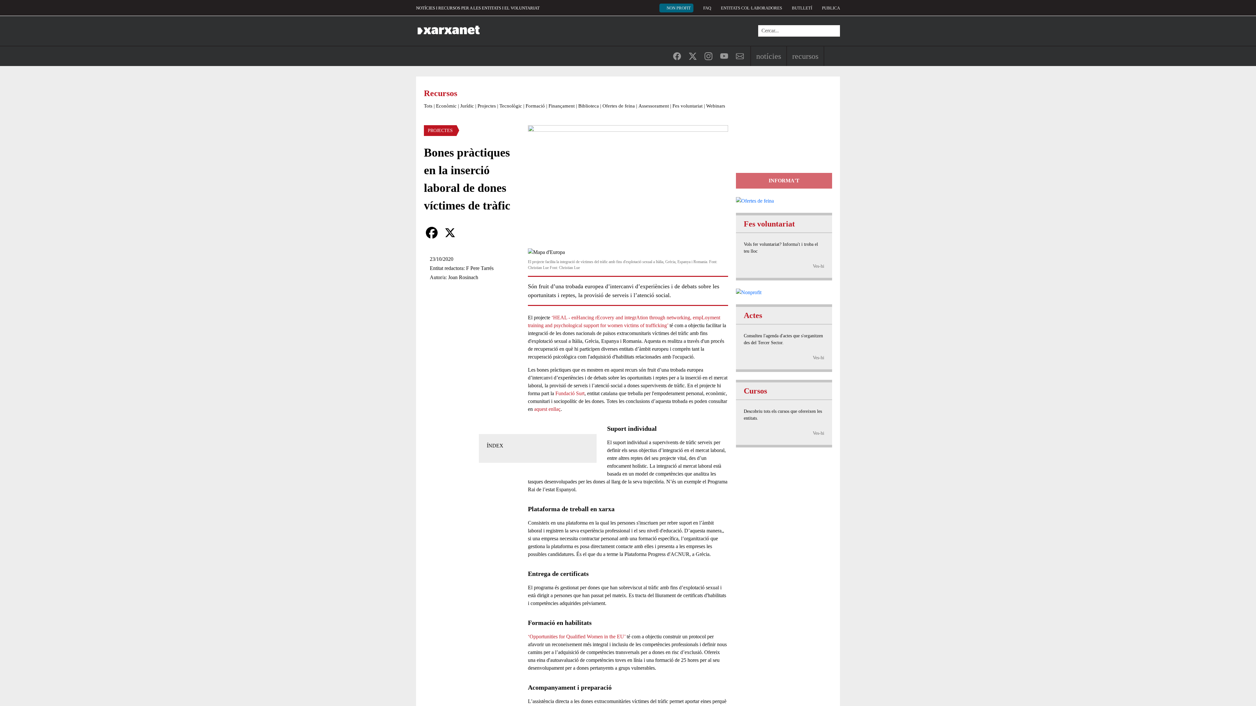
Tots (428, 106)
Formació (535, 106)
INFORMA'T (784, 180)
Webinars (715, 106)
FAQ (707, 8)
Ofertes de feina (618, 106)
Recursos (805, 56)
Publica (831, 8)
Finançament (562, 106)
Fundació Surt (569, 393)
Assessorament (653, 106)
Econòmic (446, 106)
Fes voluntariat (687, 106)
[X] (450, 233)
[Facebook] (432, 233)
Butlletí (802, 8)
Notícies (768, 56)
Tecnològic (510, 106)
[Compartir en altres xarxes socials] (468, 233)
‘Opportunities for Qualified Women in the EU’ (576, 636)
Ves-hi (818, 266)
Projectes (487, 106)
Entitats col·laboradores (751, 8)
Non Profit (679, 8)
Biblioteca (588, 106)
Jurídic (467, 106)
